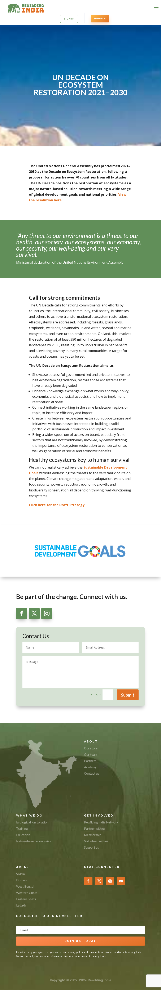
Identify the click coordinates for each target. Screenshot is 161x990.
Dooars (21, 880)
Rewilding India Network (101, 822)
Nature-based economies (33, 841)
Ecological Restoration (32, 822)
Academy (90, 767)
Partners (90, 761)
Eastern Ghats (26, 899)
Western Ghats (26, 893)
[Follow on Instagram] (46, 613)
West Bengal (25, 886)
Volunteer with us (96, 841)
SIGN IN (69, 18)
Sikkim (20, 874)
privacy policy (75, 952)
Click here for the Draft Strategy (56, 505)
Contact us (91, 773)
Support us (91, 847)
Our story (91, 748)
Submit (127, 694)
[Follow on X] (34, 613)
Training (22, 828)
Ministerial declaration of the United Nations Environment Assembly (69, 262)
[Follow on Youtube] (121, 881)
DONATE (100, 18)
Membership (92, 835)
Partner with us (94, 828)
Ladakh (21, 905)
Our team (90, 754)
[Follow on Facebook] (21, 613)
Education (23, 835)
